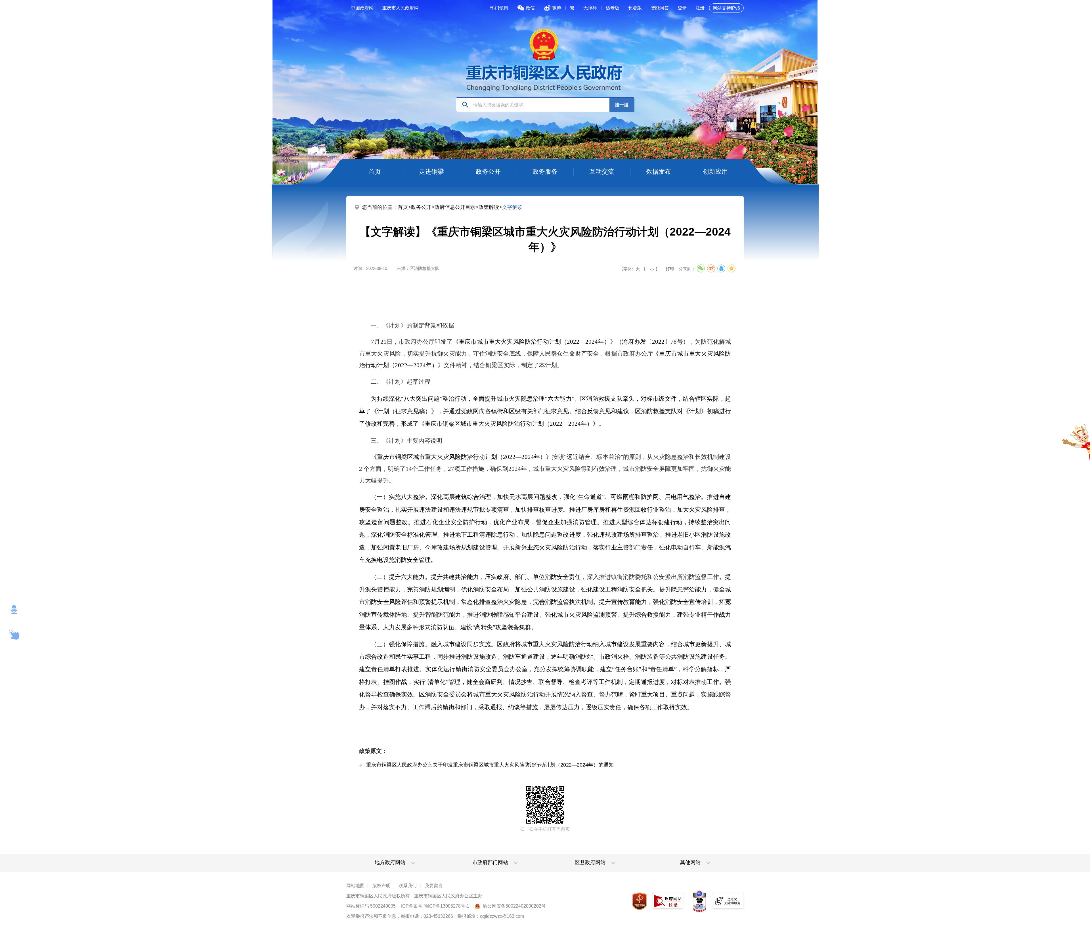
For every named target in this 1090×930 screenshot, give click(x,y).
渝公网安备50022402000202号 (514, 906)
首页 (403, 207)
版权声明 (381, 885)
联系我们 (408, 885)
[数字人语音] (14, 610)
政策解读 (489, 207)
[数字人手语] (14, 635)
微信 (530, 7)
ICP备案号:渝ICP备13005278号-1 (435, 906)
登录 (682, 7)
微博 (556, 7)
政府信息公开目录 (455, 207)
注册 (700, 7)
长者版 (635, 7)
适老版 (612, 7)
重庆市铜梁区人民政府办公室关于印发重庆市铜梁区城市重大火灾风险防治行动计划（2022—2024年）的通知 (490, 765)
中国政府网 (362, 7)
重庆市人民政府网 (400, 7)
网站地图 (355, 885)
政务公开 (421, 207)
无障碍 (590, 7)
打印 (670, 268)
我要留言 (434, 885)
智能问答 (660, 7)
